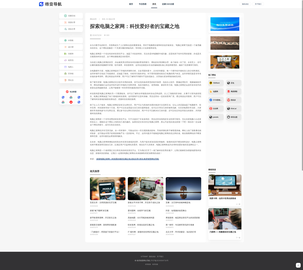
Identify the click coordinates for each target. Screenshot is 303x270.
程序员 (71, 60)
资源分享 (71, 22)
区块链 (71, 73)
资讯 (154, 4)
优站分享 (71, 29)
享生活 (71, 80)
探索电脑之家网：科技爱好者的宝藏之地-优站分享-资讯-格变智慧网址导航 (127, 158)
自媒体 (71, 53)
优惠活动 (71, 16)
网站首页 (93, 19)
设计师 (71, 47)
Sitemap (144, 256)
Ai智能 (70, 40)
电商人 (71, 67)
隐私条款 (245, 4)
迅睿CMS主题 (168, 4)
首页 (131, 4)
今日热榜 (142, 4)
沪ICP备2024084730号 (159, 260)
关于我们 (258, 4)
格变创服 (155, 264)
